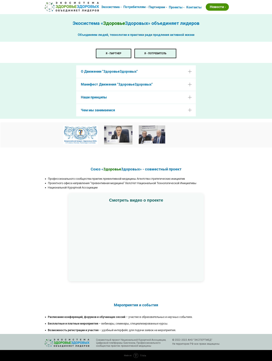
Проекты (175, 7)
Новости (217, 7)
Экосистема (110, 7)
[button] (193, 7)
